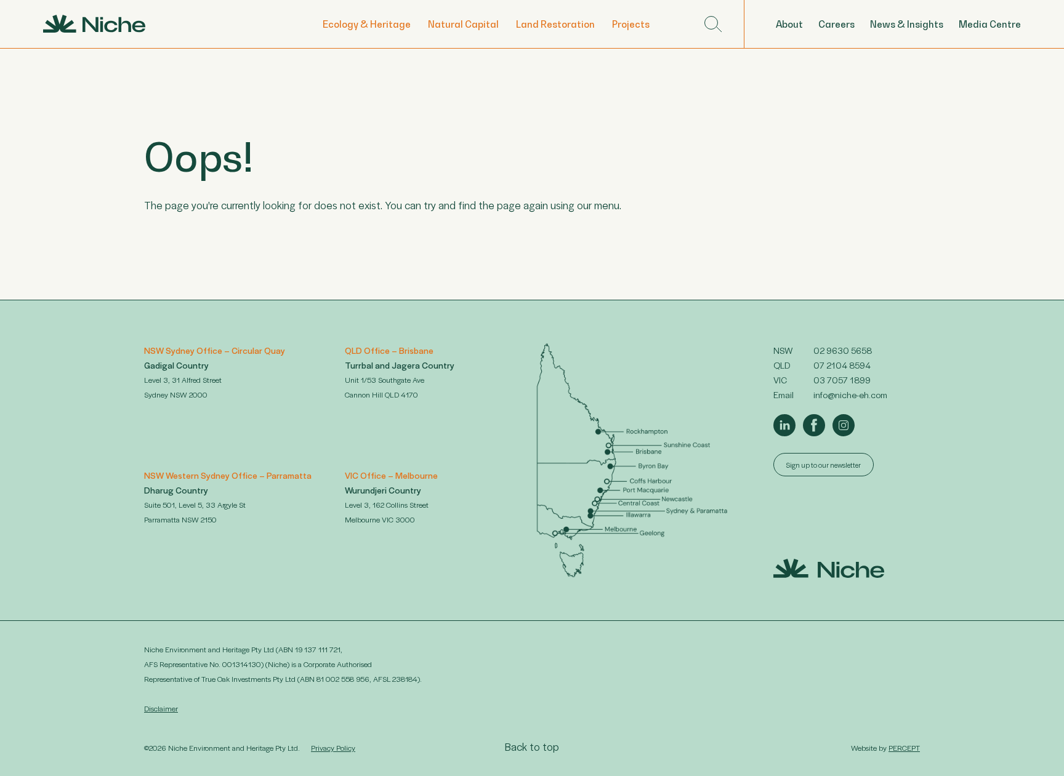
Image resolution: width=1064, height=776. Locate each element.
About (789, 24)
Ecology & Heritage (367, 24)
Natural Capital (463, 24)
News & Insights (906, 24)
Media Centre (990, 24)
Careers (836, 24)
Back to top (532, 746)
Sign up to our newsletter (823, 465)
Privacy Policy (333, 747)
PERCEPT (904, 747)
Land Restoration (555, 24)
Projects (631, 24)
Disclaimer (161, 708)
